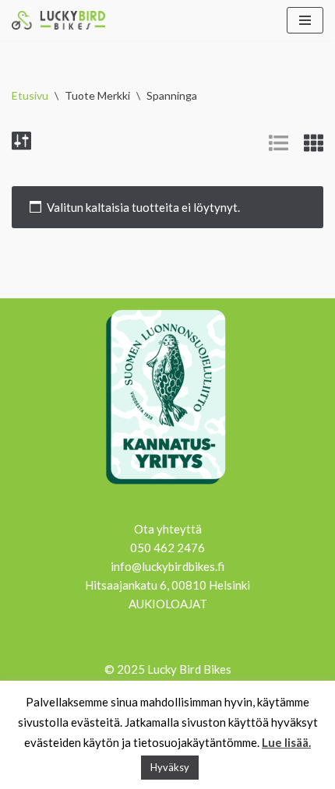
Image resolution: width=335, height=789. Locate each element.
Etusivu (30, 95)
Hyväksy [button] (169, 767)
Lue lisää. (286, 742)
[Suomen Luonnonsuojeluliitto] (167, 487)
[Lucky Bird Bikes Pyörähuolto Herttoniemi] (58, 20)
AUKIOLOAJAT (168, 604)
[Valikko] (305, 20)
